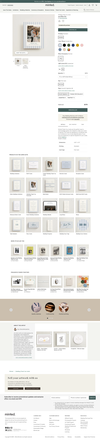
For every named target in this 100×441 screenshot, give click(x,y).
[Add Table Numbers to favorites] (23, 218)
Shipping (51, 422)
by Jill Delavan (27, 291)
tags (82, 124)
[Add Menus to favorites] (89, 199)
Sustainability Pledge (38, 428)
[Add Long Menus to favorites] (73, 199)
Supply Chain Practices (89, 437)
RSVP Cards (29, 173)
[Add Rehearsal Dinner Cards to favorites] (23, 199)
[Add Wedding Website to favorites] (56, 199)
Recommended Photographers (84, 422)
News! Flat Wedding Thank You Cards (82, 258)
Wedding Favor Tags (64, 233)
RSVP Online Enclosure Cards (66, 194)
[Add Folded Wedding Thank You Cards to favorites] (56, 158)
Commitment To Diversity (40, 426)
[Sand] (64, 49)
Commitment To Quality (39, 424)
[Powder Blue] (60, 45)
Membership (84, 427)
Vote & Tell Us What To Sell (32, 388)
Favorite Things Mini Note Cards (29, 290)
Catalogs (83, 420)
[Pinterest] (8, 428)
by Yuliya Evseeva (14, 260)
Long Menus (62, 214)
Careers (35, 420)
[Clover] (69, 45)
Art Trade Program (69, 422)
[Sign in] (89, 5)
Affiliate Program (69, 418)
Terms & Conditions (49, 437)
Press (35, 422)
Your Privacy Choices (54, 426)
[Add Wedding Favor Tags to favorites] (73, 218)
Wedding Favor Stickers (81, 233)
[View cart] (96, 5)
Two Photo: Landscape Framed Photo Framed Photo (17, 290)
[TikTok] (10, 428)
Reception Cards (80, 173)
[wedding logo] (50, 5)
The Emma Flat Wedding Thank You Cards (69, 258)
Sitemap (70, 437)
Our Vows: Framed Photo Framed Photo (55, 290)
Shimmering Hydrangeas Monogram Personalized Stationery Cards (69, 290)
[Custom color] (69, 49)
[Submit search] (84, 10)
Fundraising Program (70, 424)
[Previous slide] (13, 61)
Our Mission (36, 418)
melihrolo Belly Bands (41, 289)
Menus (77, 214)
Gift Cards (51, 424)
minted (4, 5)
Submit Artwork (79, 5)
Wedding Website (47, 214)
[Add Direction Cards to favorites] (73, 158)
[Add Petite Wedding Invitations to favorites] (23, 179)
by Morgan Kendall (28, 260)
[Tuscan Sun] (77, 45)
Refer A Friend (84, 425)
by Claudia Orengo (81, 260)
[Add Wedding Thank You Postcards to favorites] (40, 179)
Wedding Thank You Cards (64, 14)
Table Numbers (13, 233)
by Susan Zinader (67, 291)
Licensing (67, 432)
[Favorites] (93, 5)
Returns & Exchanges (54, 420)
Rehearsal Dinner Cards (15, 214)
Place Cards (29, 233)
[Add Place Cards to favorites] (40, 218)
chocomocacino (63, 18)
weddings (10, 5)
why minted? (73, 124)
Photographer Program (70, 420)
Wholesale (67, 429)
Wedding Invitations (14, 173)
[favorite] (63, 21)
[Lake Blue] (60, 49)
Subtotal (61, 104)
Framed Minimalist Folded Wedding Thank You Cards (42, 258)
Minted (11, 371)
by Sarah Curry (53, 291)
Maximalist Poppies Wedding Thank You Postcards (30, 258)
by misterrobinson (80, 291)
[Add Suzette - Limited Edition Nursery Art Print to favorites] (68, 333)
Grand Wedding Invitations (32, 214)
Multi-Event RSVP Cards (81, 194)
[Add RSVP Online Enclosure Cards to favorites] (73, 179)
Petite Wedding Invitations (16, 194)
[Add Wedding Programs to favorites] (56, 218)
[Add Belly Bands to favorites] (56, 179)
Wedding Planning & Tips (86, 418)
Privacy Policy (61, 437)
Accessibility (78, 437)
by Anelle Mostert (14, 291)
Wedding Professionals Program (70, 426)
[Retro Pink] (82, 45)
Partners (67, 415)
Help (50, 418)
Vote (85, 5)
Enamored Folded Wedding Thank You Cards (56, 258)
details (63, 124)
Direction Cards (63, 173)
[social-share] (59, 21)
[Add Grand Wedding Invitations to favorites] (40, 199)
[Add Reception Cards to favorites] (89, 158)
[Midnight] (73, 45)
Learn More (15, 388)
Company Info (37, 415)
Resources (84, 415)
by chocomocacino (41, 290)
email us (64, 137)
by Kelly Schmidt (40, 260)
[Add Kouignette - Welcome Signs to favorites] (85, 333)
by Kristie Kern (66, 260)
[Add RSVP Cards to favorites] (40, 158)
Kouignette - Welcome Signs (77, 348)
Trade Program (71, 5)
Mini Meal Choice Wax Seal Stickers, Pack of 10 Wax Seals (82, 290)
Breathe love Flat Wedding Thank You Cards (16, 258)
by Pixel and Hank (54, 260)
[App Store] (8, 431)
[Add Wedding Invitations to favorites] (23, 158)
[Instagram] (11, 428)
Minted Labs (36, 430)
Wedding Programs (47, 233)
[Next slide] (29, 61)
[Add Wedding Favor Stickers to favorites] (89, 218)
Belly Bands (45, 194)
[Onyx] (64, 45)
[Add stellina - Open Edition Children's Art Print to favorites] (51, 333)
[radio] (61, 37)
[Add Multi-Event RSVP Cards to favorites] (89, 179)
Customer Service (54, 415)
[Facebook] (6, 428)
